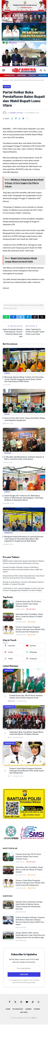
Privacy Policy (22, 982)
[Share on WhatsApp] (12, 118)
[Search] (41, 70)
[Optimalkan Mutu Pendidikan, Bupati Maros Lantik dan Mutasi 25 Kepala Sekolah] (8, 617)
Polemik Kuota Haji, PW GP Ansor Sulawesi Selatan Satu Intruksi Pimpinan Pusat (28, 603)
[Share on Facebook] (16, 118)
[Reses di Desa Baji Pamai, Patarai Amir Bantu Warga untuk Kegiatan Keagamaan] (24, 401)
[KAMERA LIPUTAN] (24, 70)
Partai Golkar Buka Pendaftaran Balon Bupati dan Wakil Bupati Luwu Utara (23, 306)
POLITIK (32, 75)
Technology (17, 1009)
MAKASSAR (9, 670)
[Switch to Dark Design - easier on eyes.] (44, 70)
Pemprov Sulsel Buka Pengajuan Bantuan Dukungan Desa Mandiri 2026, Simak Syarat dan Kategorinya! (30, 629)
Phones (37, 1009)
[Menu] (3, 70)
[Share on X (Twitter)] (19, 118)
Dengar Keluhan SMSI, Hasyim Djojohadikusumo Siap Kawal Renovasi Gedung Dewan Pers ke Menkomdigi (30, 935)
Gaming (28, 1009)
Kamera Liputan (16, 113)
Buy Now (24, 1012)
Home (8, 1009)
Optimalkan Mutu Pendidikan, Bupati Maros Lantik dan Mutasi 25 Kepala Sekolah (29, 616)
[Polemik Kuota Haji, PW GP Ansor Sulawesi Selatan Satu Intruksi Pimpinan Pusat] (8, 604)
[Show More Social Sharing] (27, 118)
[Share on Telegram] (23, 118)
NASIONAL (22, 75)
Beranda (5, 80)
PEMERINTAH (9, 75)
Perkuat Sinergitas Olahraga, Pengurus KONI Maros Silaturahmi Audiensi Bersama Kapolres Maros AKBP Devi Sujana (23, 569)
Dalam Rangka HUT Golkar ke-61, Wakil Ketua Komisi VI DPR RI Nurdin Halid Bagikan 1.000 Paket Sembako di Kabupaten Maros (23, 498)
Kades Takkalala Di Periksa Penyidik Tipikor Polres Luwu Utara (35, 331)
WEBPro (34, 1018)
